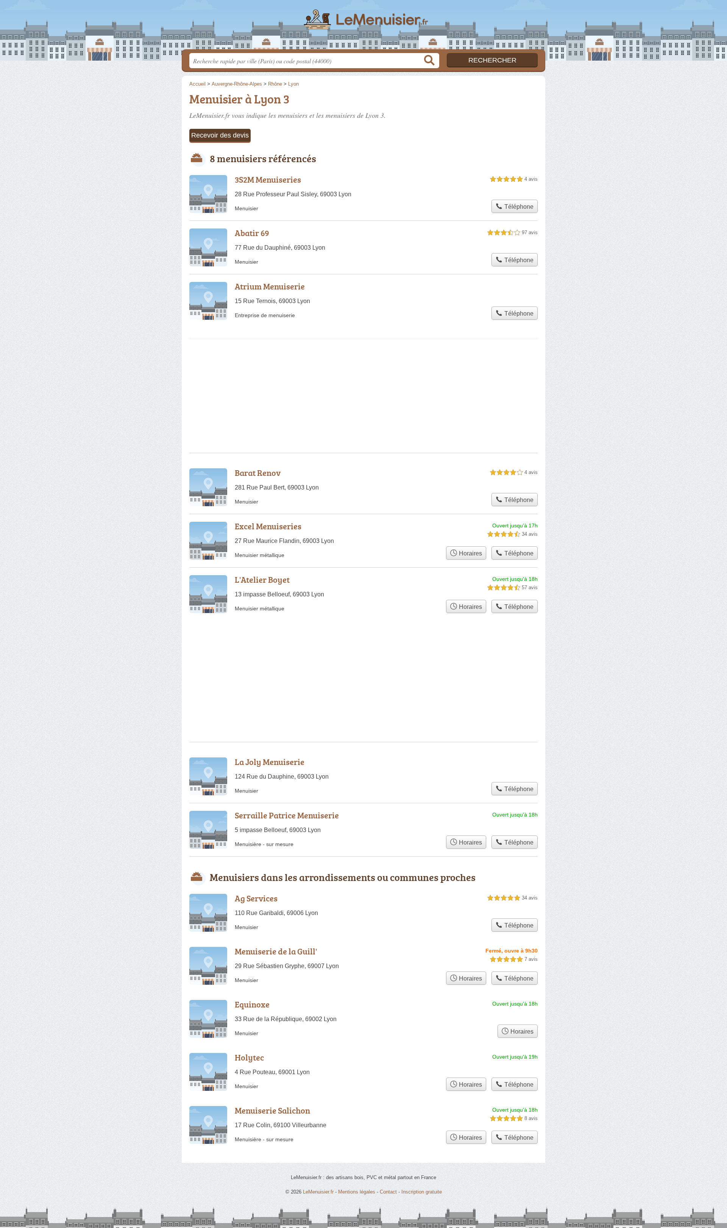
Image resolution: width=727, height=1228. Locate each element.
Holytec (249, 1057)
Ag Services (256, 898)
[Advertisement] (363, 659)
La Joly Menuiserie (269, 762)
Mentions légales (356, 1192)
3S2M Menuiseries (268, 179)
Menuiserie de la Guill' (276, 951)
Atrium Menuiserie (270, 286)
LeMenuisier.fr (363, 27)
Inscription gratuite (421, 1192)
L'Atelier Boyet (262, 579)
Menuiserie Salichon (272, 1110)
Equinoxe (252, 1004)
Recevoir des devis (220, 135)
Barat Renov (258, 473)
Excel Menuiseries (268, 526)
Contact (388, 1192)
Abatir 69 (252, 233)
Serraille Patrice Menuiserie (287, 815)
